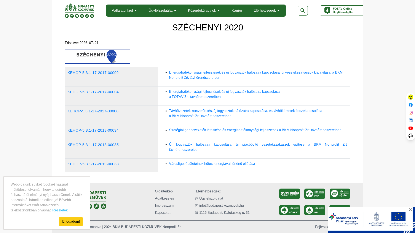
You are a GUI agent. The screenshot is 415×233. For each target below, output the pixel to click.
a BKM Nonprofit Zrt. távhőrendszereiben (200, 116)
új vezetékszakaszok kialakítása (306, 72)
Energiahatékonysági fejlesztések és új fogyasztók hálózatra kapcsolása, (225, 72)
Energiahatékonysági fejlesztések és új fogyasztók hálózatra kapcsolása (225, 91)
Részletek (60, 210)
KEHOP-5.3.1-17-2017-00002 (93, 73)
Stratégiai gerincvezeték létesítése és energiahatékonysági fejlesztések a (225, 130)
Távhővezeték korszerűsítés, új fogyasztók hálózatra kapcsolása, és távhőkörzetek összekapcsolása (245, 111)
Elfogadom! (71, 221)
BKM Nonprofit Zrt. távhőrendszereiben (312, 130)
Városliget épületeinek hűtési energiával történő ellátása (212, 163)
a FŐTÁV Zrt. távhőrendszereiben (195, 97)
